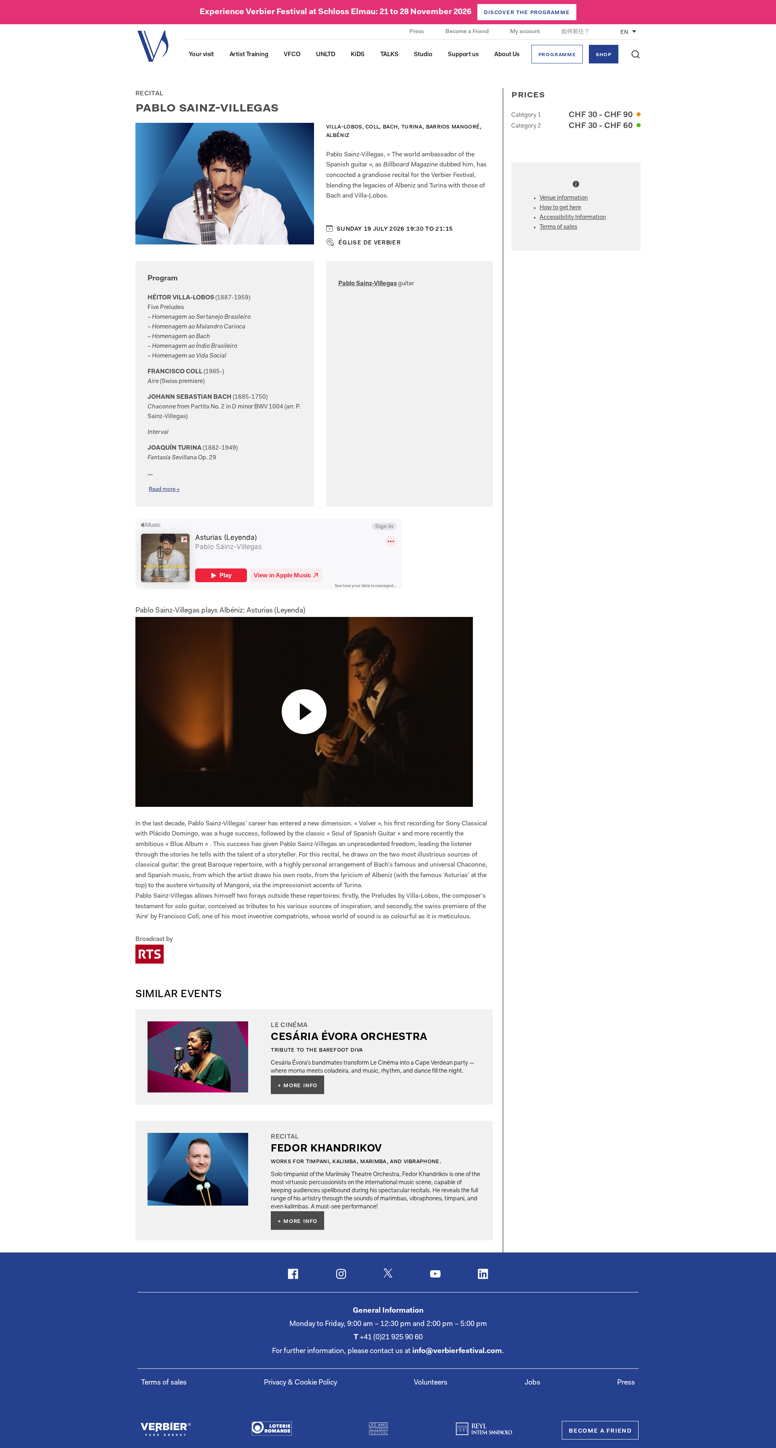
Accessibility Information (573, 218)
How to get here (560, 208)
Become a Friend (467, 32)
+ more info (297, 1085)
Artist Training (249, 55)
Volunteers (430, 1383)
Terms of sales (558, 227)
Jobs (532, 1383)
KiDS (358, 55)
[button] (635, 54)
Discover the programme (527, 12)
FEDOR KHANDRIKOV (326, 1149)
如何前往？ (575, 32)
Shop (604, 55)
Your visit (201, 55)
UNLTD (325, 55)
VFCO (292, 55)
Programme (557, 55)
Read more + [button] (164, 489)
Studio (423, 55)
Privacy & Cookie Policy (300, 1383)
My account (525, 32)
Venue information (564, 198)
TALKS (389, 55)
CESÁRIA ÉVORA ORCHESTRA (349, 1037)
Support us (463, 55)
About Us (507, 55)
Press (417, 32)
